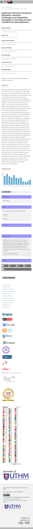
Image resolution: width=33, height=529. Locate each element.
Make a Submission (8, 277)
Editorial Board (6, 286)
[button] (5, 265)
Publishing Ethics (7, 293)
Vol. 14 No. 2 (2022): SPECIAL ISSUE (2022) (12, 8)
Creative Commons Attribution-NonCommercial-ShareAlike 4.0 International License (15, 500)
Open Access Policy (7, 302)
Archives (8, 7)
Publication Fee (6, 305)
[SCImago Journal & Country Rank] (11, 373)
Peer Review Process (7, 298)
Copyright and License (8, 300)
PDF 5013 (7, 192)
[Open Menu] (1, 1)
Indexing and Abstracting (9, 291)
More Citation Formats (10, 253)
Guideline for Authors (8, 289)
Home (3, 7)
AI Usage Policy (6, 307)
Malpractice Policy (7, 296)
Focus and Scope (6, 284)
